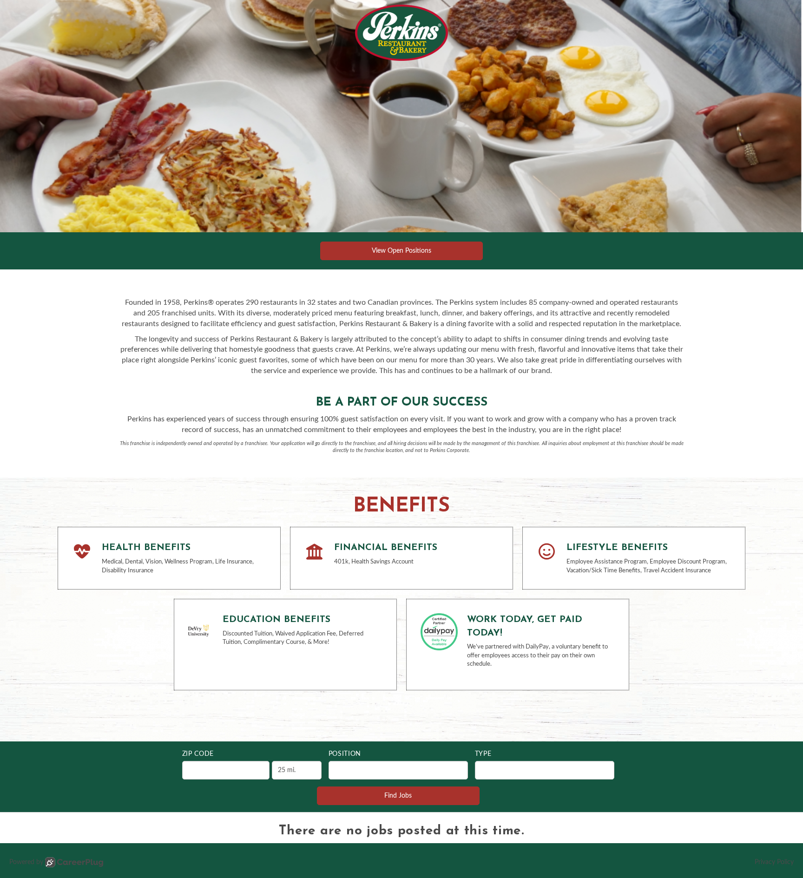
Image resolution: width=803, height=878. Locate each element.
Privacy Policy (774, 862)
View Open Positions (401, 251)
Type (483, 754)
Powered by (26, 862)
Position (345, 754)
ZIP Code (198, 754)
